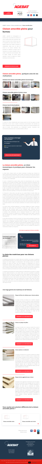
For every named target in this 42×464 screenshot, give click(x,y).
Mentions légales (11, 449)
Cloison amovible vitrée (8, 421)
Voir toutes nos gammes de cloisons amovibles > (29, 230)
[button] (21, 20)
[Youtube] (31, 15)
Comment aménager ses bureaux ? (9, 237)
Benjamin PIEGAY (28, 462)
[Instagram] (37, 15)
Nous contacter (11, 452)
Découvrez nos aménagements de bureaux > (12, 158)
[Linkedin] (34, 15)
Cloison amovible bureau (16, 25)
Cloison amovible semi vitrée (29, 421)
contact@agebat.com (30, 444)
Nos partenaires (11, 451)
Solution (8, 25)
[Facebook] (28, 15)
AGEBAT (4, 25)
